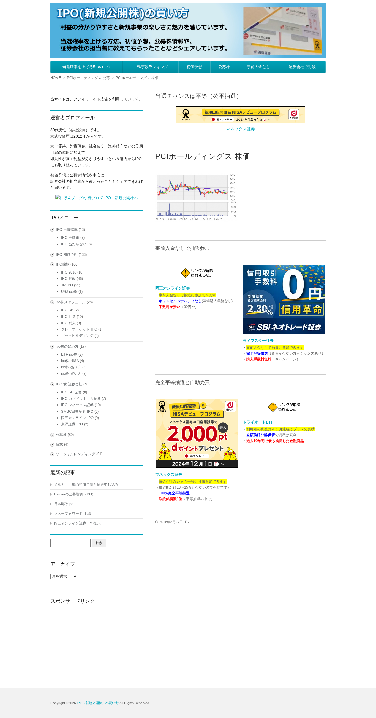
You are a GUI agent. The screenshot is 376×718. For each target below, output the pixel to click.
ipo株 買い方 (71, 373)
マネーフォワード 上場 (72, 513)
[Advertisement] (96, 644)
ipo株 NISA (70, 361)
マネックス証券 (240, 129)
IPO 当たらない (73, 244)
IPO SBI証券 (71, 392)
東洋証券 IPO (72, 424)
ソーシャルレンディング (75, 454)
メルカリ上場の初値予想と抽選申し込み (86, 485)
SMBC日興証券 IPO (77, 411)
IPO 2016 (68, 272)
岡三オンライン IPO (77, 418)
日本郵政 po (63, 504)
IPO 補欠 (68, 323)
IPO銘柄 (62, 264)
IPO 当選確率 (67, 229)
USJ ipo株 (69, 292)
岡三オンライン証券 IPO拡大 (77, 523)
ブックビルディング (77, 336)
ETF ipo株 (69, 354)
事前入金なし (258, 67)
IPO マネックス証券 (77, 405)
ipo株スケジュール (71, 302)
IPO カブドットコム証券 (81, 398)
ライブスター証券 (258, 340)
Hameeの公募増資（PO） (75, 494)
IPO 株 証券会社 (69, 384)
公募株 (224, 67)
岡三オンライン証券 (172, 288)
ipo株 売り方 (71, 367)
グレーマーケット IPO (79, 329)
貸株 (59, 444)
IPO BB (67, 310)
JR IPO (67, 285)
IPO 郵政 (68, 279)
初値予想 (194, 67)
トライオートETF (258, 422)
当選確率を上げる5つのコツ (86, 67)
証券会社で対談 (302, 67)
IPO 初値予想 (67, 255)
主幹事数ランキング (150, 67)
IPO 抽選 (68, 317)
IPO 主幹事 (70, 237)
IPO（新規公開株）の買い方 (98, 703)
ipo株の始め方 (67, 346)
